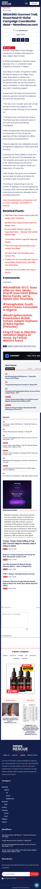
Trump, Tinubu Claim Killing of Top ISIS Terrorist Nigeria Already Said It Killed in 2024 (21, 400)
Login (38, 607)
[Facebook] (14, 40)
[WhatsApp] (27, 40)
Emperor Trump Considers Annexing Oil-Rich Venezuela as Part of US (20, 408)
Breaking (10, 346)
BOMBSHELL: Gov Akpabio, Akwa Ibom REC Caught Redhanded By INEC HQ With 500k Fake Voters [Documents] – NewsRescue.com (30, 730)
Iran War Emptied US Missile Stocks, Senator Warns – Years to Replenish (19, 469)
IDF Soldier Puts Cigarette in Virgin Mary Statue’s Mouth (20, 476)
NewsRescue (23, 30)
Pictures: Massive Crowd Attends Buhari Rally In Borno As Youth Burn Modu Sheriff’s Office (20, 583)
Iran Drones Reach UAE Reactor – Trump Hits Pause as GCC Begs (20, 377)
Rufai (25, 346)
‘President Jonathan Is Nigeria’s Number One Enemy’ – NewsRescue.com (10, 720)
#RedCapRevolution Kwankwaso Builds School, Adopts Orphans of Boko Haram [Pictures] (20, 321)
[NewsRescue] (6, 3)
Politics (6, 8)
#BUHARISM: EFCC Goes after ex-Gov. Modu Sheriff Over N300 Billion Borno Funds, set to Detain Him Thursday (20, 293)
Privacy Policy (19, 878)
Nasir (21, 346)
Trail (34, 346)
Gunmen (16, 346)
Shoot (29, 346)
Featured (29, 369)
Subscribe (34, 874)
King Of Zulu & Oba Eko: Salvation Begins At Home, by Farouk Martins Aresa (19, 336)
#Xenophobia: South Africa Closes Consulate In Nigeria (20, 307)
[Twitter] (18, 40)
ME (6, 374)
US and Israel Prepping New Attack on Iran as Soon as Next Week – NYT (22, 392)
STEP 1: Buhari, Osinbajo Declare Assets (19, 574)
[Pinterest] (23, 40)
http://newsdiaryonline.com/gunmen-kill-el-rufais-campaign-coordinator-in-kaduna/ (20, 203)
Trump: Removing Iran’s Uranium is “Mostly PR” (21, 385)
